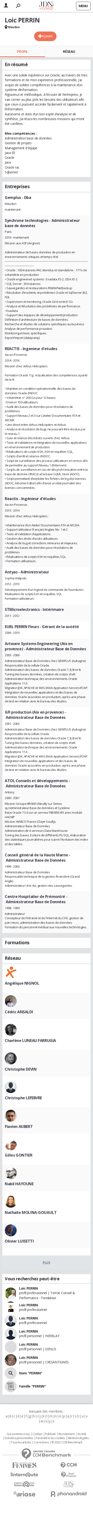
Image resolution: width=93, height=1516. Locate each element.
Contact (37, 1434)
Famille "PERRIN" (32, 1386)
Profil (22, 51)
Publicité (50, 1434)
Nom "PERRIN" (30, 1373)
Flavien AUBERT (19, 1126)
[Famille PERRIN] (11, 1386)
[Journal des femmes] (24, 1465)
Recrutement (66, 1434)
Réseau (69, 51)
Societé (81, 1434)
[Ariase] (24, 1493)
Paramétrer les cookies (50, 1438)
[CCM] (68, 1465)
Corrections (41, 1442)
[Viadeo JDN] (68, 1484)
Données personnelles (19, 1438)
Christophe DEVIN (20, 1069)
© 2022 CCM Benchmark (67, 1442)
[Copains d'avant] (24, 1484)
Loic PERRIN (28, 1288)
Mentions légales (78, 1438)
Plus (46, 1262)
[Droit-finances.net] (68, 1475)
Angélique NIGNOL (22, 983)
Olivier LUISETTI (19, 1241)
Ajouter (47, 36)
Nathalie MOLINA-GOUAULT (31, 1212)
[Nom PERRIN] (11, 1373)
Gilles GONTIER (18, 1155)
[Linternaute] (24, 1475)
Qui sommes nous (18, 1434)
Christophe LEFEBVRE (23, 1097)
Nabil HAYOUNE (19, 1183)
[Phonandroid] (68, 1494)
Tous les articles (21, 1442)
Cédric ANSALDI (19, 1011)
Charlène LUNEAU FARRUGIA (30, 1040)
